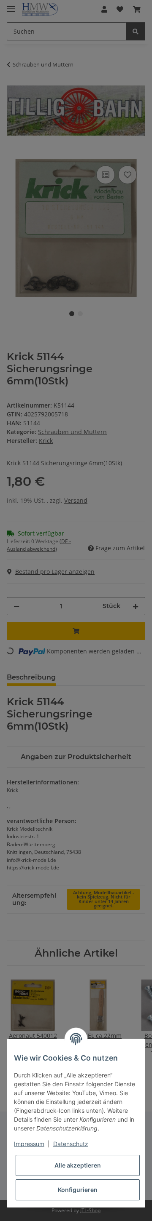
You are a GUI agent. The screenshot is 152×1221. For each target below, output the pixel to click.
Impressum (29, 1143)
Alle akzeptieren (77, 1165)
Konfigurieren (78, 1189)
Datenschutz (70, 1143)
